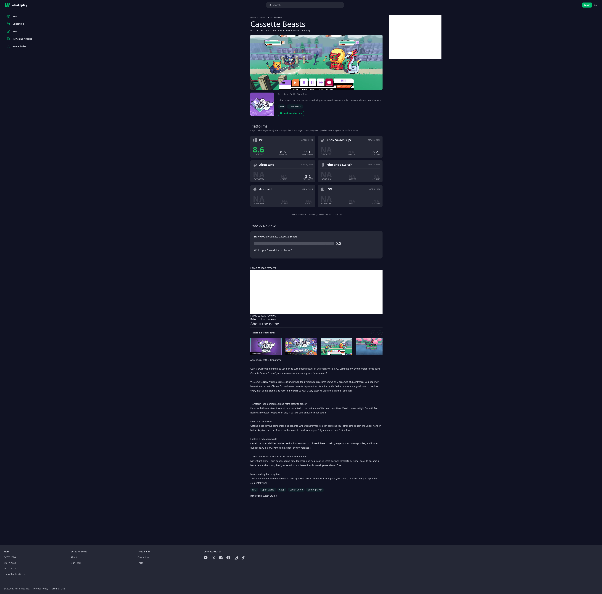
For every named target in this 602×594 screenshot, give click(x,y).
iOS (274, 30)
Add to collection (292, 113)
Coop (282, 489)
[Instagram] (236, 557)
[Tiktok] (243, 557)
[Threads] (213, 557)
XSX (256, 30)
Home (253, 17)
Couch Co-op (296, 489)
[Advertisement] (316, 292)
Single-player (315, 489)
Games (262, 17)
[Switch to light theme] (595, 5)
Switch (267, 30)
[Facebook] (228, 557)
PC (251, 30)
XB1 (261, 30)
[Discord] (221, 557)
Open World (295, 106)
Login (587, 4)
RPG (282, 106)
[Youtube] (206, 557)
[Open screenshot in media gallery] (336, 346)
